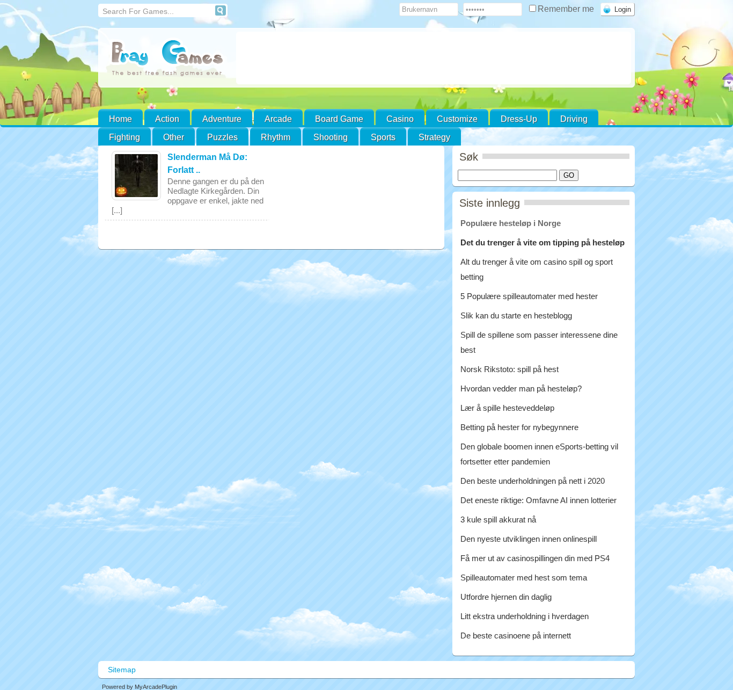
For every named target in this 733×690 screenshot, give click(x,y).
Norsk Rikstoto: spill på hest (509, 369)
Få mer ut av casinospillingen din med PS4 (535, 558)
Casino (400, 119)
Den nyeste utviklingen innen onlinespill (528, 538)
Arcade (278, 119)
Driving (574, 119)
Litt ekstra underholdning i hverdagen (524, 616)
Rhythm (275, 137)
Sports (383, 137)
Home (120, 119)
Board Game (339, 119)
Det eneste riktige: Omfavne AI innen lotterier (538, 500)
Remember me (567, 8)
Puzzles (222, 137)
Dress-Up (519, 119)
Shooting (330, 137)
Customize (457, 119)
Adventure (221, 119)
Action (167, 119)
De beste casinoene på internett (515, 635)
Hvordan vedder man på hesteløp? (521, 388)
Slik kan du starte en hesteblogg (517, 315)
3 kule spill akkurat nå (498, 519)
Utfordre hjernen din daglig (506, 596)
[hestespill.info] (167, 58)
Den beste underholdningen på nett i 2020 (532, 480)
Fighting (124, 137)
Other (173, 137)
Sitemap (122, 669)
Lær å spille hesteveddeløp (507, 407)
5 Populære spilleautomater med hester (529, 296)
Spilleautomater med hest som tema (523, 577)
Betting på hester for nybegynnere (519, 427)
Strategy (434, 137)
